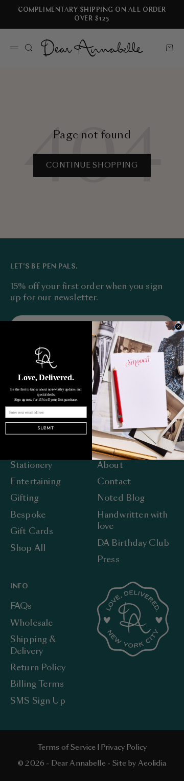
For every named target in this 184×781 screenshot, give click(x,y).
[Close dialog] (178, 326)
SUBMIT (46, 428)
